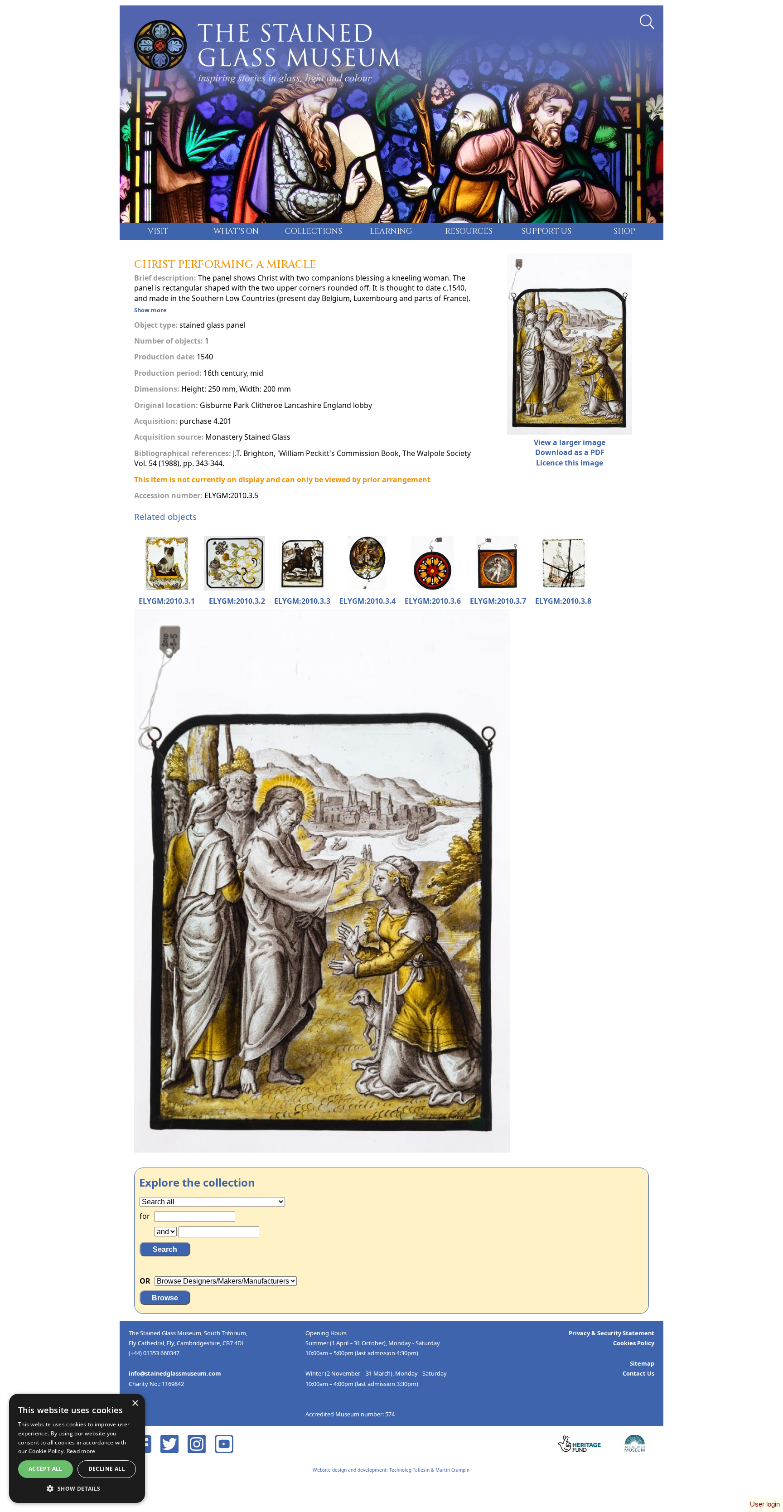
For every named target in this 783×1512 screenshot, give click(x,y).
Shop (624, 232)
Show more (150, 310)
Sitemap (642, 1363)
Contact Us (638, 1373)
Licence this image (569, 463)
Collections (313, 232)
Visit (158, 232)
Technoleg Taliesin (409, 1470)
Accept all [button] (46, 1469)
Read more (81, 1451)
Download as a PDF (569, 452)
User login (765, 1504)
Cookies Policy (633, 1343)
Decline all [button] (106, 1469)
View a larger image (569, 442)
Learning (391, 232)
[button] (77, 1489)
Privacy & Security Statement (611, 1333)
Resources (469, 232)
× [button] (134, 1403)
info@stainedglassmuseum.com (175, 1373)
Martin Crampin (452, 1470)
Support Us (546, 232)
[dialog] (77, 1448)
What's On (236, 232)
